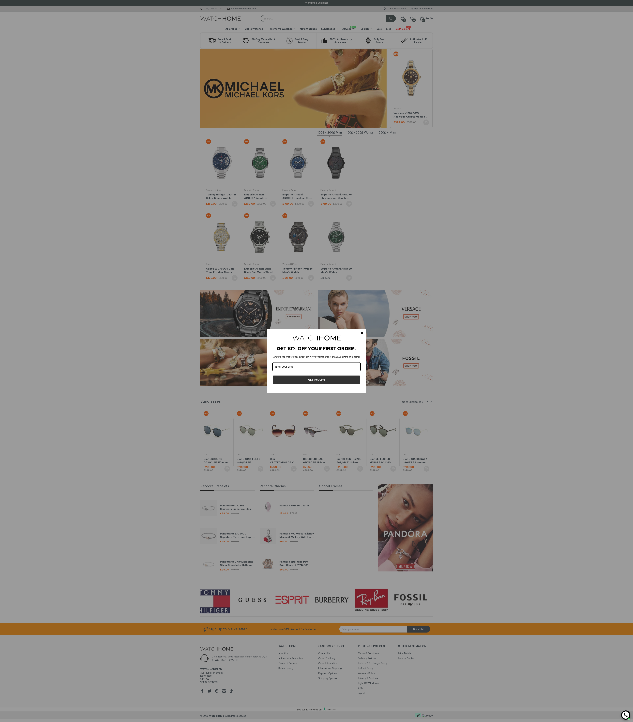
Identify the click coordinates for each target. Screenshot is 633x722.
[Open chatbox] (625, 715)
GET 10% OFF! (316, 379)
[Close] (362, 333)
